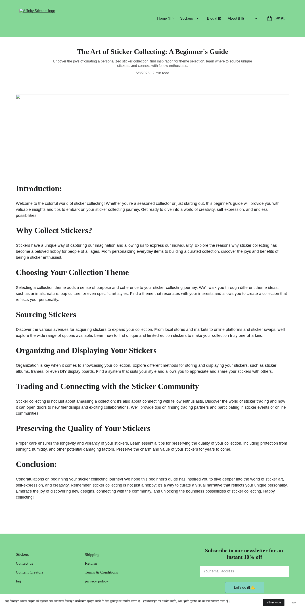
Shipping (92, 554)
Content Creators (29, 572)
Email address (207, 563)
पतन (294, 602)
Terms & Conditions (101, 572)
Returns (91, 563)
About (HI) (236, 18)
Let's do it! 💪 (244, 587)
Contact (22, 563)
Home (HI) (165, 18)
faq (18, 581)
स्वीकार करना (274, 602)
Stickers (22, 554)
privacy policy (96, 581)
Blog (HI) (214, 18)
